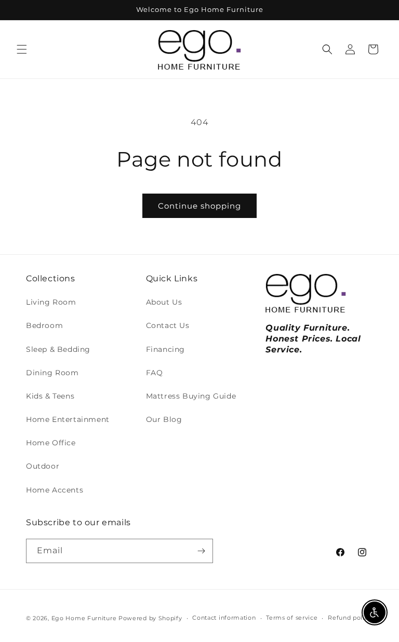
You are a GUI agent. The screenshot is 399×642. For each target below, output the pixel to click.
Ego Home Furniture (84, 618)
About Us (164, 302)
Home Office (51, 442)
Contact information (224, 617)
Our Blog (164, 419)
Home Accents (54, 490)
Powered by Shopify (150, 618)
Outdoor (42, 466)
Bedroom (44, 325)
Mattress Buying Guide (191, 396)
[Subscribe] (201, 551)
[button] (21, 49)
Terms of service (291, 617)
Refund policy (349, 617)
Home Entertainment (68, 419)
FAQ (154, 372)
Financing (165, 349)
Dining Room (52, 372)
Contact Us (168, 325)
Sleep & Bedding (58, 349)
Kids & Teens (50, 396)
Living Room (51, 302)
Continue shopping (199, 206)
